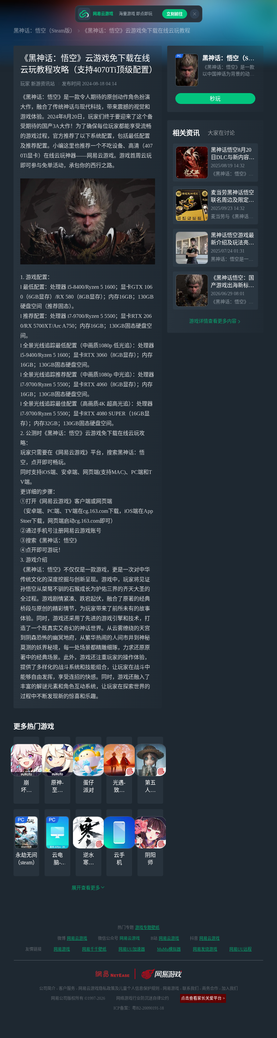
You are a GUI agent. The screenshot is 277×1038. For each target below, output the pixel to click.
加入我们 (230, 988)
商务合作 (210, 988)
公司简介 (47, 988)
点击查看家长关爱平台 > (203, 998)
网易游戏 (62, 949)
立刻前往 (175, 14)
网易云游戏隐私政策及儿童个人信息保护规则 (118, 988)
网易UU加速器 (132, 949)
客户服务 (67, 988)
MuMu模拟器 (169, 949)
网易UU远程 (240, 949)
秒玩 (215, 99)
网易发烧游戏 (205, 949)
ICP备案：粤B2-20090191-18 (139, 1008)
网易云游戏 (77, 938)
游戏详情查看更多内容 (212, 321)
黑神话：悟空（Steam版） (44, 31)
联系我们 (190, 988)
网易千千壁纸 (94, 949)
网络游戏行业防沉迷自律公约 (142, 998)
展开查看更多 (86, 887)
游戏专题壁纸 (147, 927)
